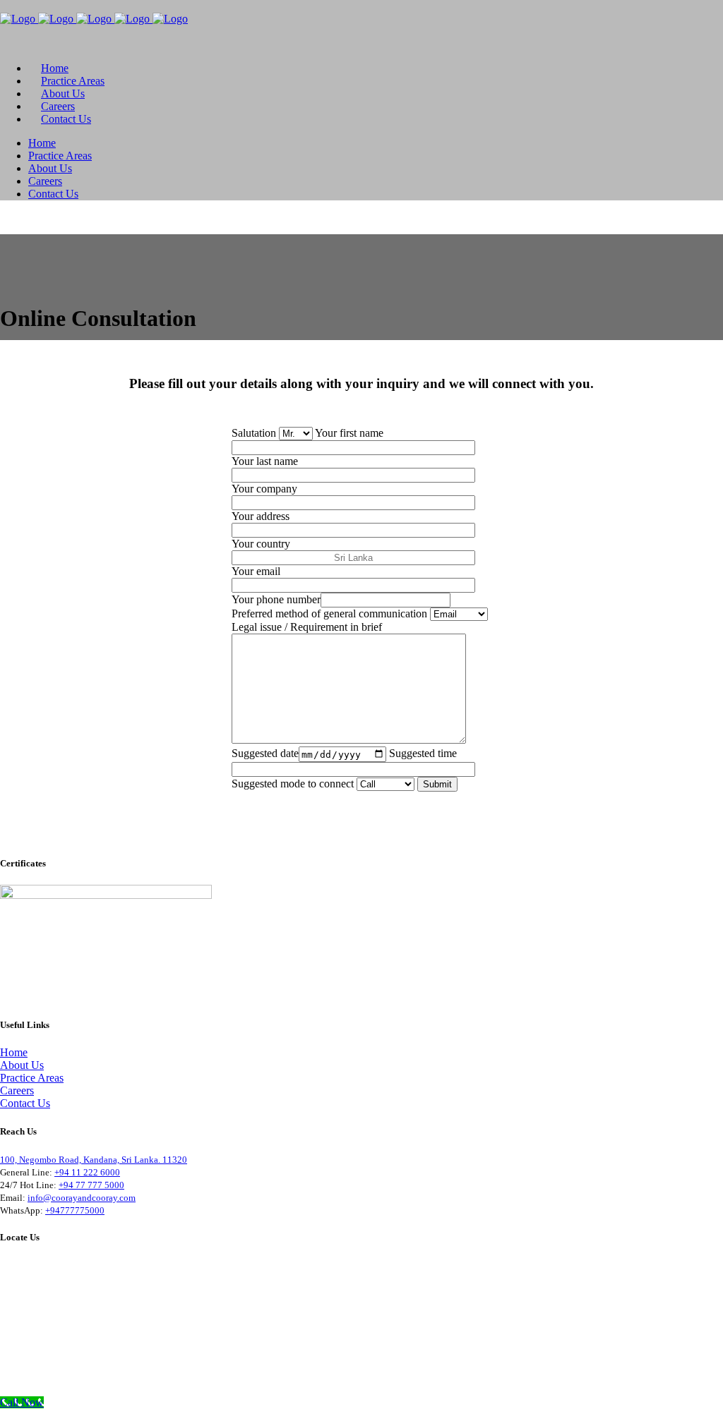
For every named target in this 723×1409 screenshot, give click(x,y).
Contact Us (25, 1103)
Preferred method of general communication (331, 613)
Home (14, 1052)
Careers (17, 1090)
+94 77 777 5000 (91, 1185)
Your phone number (276, 599)
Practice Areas (32, 1078)
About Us (22, 1065)
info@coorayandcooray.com (82, 1197)
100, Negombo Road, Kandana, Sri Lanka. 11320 (93, 1159)
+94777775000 (74, 1210)
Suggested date (265, 754)
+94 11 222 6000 (87, 1172)
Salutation (255, 433)
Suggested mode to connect (294, 784)
